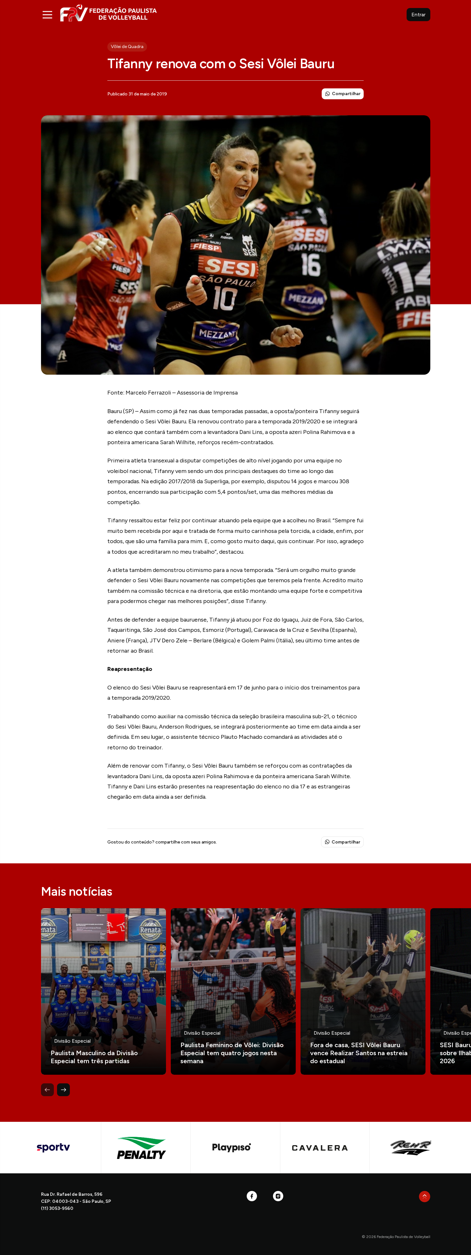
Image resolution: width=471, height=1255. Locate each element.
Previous (47, 1089)
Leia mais (103, 991)
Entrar (418, 15)
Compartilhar (346, 93)
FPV (108, 12)
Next (63, 1089)
